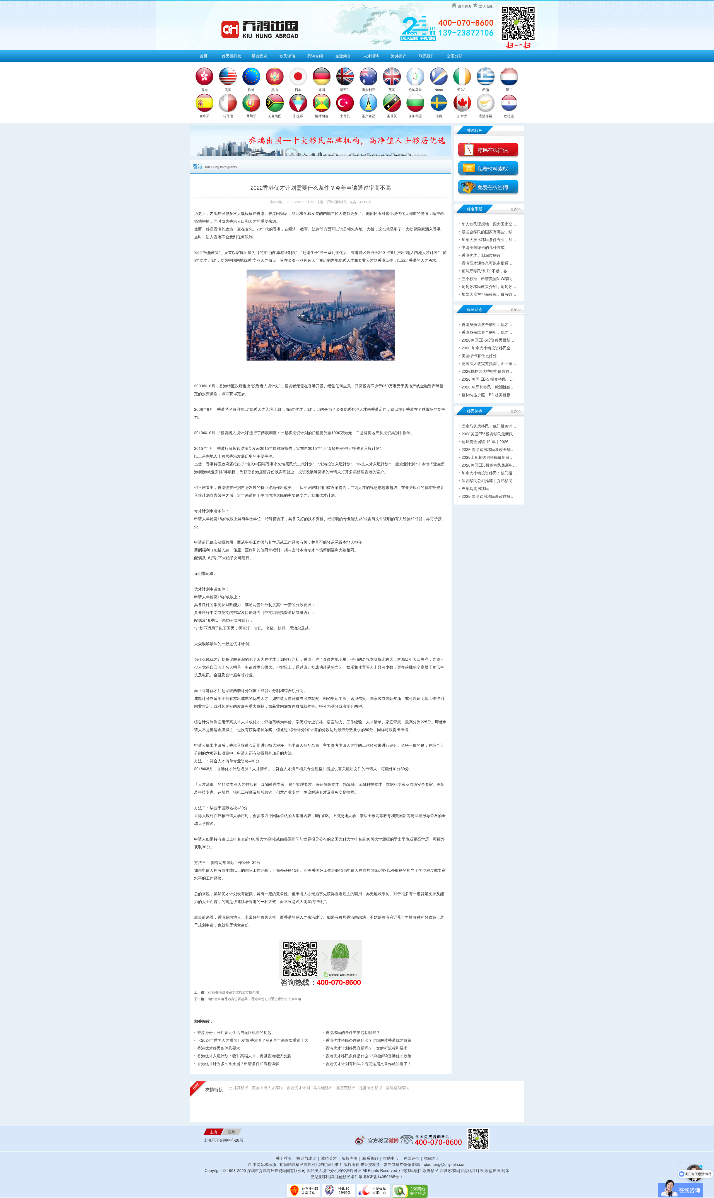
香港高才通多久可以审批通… (487, 263)
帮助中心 (391, 1158)
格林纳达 (321, 115)
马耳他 (228, 115)
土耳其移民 (239, 1087)
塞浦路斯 (485, 115)
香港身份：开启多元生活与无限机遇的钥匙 (234, 1032)
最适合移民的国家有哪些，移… (489, 231)
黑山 (274, 89)
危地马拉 (415, 89)
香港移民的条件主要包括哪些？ (352, 1032)
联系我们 (427, 56)
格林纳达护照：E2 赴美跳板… (488, 394)
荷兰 (509, 89)
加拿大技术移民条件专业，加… (489, 239)
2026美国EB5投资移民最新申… (489, 465)
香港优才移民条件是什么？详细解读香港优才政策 (368, 1040)
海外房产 (399, 56)
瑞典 (438, 115)
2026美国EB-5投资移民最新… (488, 340)
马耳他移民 (323, 1087)
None (439, 89)
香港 (204, 89)
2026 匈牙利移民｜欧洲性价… (488, 387)
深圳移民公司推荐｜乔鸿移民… (489, 480)
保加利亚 (415, 115)
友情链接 (214, 1089)
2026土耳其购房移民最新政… (487, 457)
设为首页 (464, 6)
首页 (204, 56)
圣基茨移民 (346, 1087)
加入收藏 (486, 6)
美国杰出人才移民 (267, 1087)
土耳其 (345, 115)
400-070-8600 (339, 982)
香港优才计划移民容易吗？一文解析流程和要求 (366, 1048)
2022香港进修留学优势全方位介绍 (233, 992)
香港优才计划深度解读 (481, 255)
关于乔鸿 (283, 1158)
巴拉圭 (509, 115)
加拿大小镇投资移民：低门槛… (489, 473)
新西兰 (345, 89)
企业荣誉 (343, 56)
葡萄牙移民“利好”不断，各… (486, 270)
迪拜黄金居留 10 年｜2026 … (487, 441)
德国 (321, 89)
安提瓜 (298, 115)
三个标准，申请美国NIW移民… (489, 278)
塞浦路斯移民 (397, 1087)
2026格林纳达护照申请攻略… (487, 371)
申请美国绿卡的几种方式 (483, 247)
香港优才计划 (298, 1087)
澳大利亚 (368, 89)
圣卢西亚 (368, 115)
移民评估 (287, 56)
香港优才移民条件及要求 (218, 1048)
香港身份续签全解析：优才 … (487, 324)
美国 (228, 89)
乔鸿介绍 (315, 56)
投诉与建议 (306, 1158)
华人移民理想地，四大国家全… (489, 224)
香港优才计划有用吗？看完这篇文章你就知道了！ (368, 1063)
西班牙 (204, 115)
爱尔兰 (462, 89)
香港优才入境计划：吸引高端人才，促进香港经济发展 (244, 1055)
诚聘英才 (329, 1158)
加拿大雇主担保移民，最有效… (489, 294)
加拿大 (462, 115)
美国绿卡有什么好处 (479, 355)
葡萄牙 (251, 115)
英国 (392, 89)
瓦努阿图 (274, 115)
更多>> (515, 208)
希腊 (485, 89)
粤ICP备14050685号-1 (383, 1176)
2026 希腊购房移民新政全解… (488, 449)
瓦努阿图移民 (370, 1087)
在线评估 (412, 1158)
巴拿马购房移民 (475, 488)
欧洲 (251, 89)
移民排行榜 (231, 56)
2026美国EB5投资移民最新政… (489, 433)
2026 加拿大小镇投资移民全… (488, 347)
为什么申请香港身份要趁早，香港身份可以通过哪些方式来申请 (254, 998)
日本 (298, 89)
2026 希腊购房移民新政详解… (488, 496)
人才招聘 (371, 56)
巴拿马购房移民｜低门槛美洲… (489, 426)
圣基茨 (392, 115)
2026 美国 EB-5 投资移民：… (488, 379)
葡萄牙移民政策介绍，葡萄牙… (489, 286)
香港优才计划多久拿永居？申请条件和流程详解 (238, 1063)
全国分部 (454, 56)
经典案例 (259, 56)
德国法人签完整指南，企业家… (489, 363)
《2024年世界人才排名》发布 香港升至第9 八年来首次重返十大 (252, 1040)
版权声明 (349, 1158)
